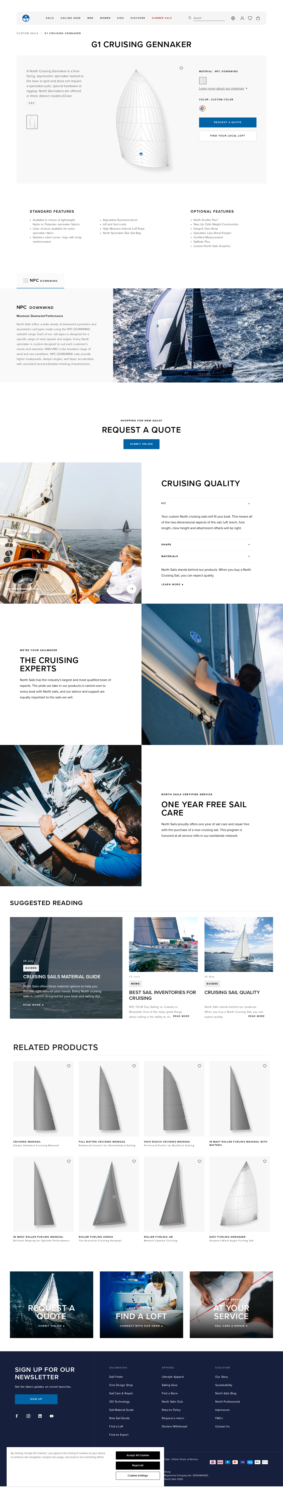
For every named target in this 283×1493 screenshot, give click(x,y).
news (135, 983)
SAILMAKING (118, 1367)
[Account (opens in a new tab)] (242, 18)
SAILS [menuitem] (50, 18)
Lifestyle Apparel (173, 1377)
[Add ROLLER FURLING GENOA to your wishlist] (134, 1161)
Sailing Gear (170, 1385)
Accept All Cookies (138, 1455)
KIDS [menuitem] (120, 18)
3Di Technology (119, 1401)
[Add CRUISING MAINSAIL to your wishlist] (69, 1066)
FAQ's (219, 1418)
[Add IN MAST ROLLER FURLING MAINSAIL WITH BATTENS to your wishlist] (265, 1066)
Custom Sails (28, 33)
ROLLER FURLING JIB (158, 1237)
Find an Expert (118, 1435)
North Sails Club (172, 1401)
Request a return (173, 1418)
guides (212, 983)
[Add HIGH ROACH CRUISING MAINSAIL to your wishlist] (199, 1066)
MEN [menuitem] (90, 18)
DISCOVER (222, 1367)
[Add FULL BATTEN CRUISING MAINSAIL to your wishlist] (134, 1066)
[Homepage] (26, 18)
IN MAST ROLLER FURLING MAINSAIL (38, 1237)
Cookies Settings (138, 1475)
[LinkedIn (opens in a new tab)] (40, 1416)
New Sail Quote (119, 1418)
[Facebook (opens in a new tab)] (17, 1416)
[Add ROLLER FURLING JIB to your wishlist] (199, 1161)
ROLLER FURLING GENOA (96, 1237)
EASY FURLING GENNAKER (227, 1237)
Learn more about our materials (221, 88)
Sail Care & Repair (121, 1393)
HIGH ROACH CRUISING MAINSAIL (167, 1141)
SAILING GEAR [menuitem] (71, 18)
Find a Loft (116, 1426)
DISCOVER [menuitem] (138, 18)
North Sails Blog (225, 1393)
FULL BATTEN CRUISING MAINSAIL (102, 1141)
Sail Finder (116, 1377)
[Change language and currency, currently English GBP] (233, 18)
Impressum (222, 1410)
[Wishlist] (250, 18)
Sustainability (223, 1385)
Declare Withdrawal (174, 1426)
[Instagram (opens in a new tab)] (29, 1416)
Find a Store (170, 1393)
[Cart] (257, 18)
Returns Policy (171, 1410)
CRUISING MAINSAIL (27, 1141)
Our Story (221, 1377)
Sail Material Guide (121, 1410)
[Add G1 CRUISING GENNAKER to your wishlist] (181, 68)
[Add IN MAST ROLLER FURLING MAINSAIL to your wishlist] (69, 1161)
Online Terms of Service (185, 1459)
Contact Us (222, 1426)
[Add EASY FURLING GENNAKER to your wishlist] (265, 1161)
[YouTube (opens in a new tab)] (52, 1416)
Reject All (137, 1465)
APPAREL (168, 1367)
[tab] (40, 280)
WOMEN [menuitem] (105, 18)
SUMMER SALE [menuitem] (162, 18)
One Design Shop (121, 1385)
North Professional (227, 1401)
